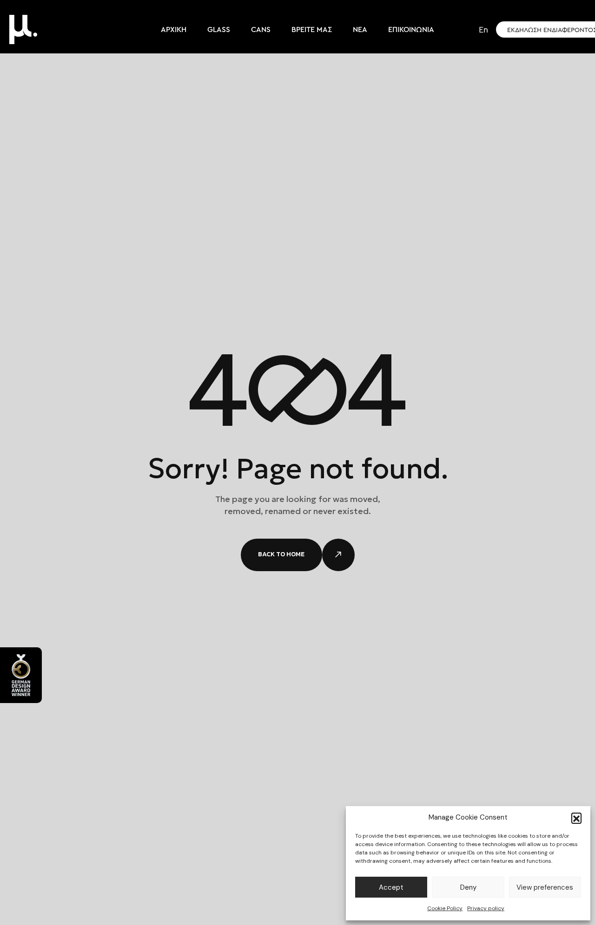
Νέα (360, 29)
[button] (576, 817)
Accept (391, 887)
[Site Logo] (23, 28)
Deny (468, 887)
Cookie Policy (445, 908)
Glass (218, 29)
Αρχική (173, 29)
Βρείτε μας (311, 29)
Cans (261, 29)
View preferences (544, 887)
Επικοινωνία (411, 29)
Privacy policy (485, 908)
